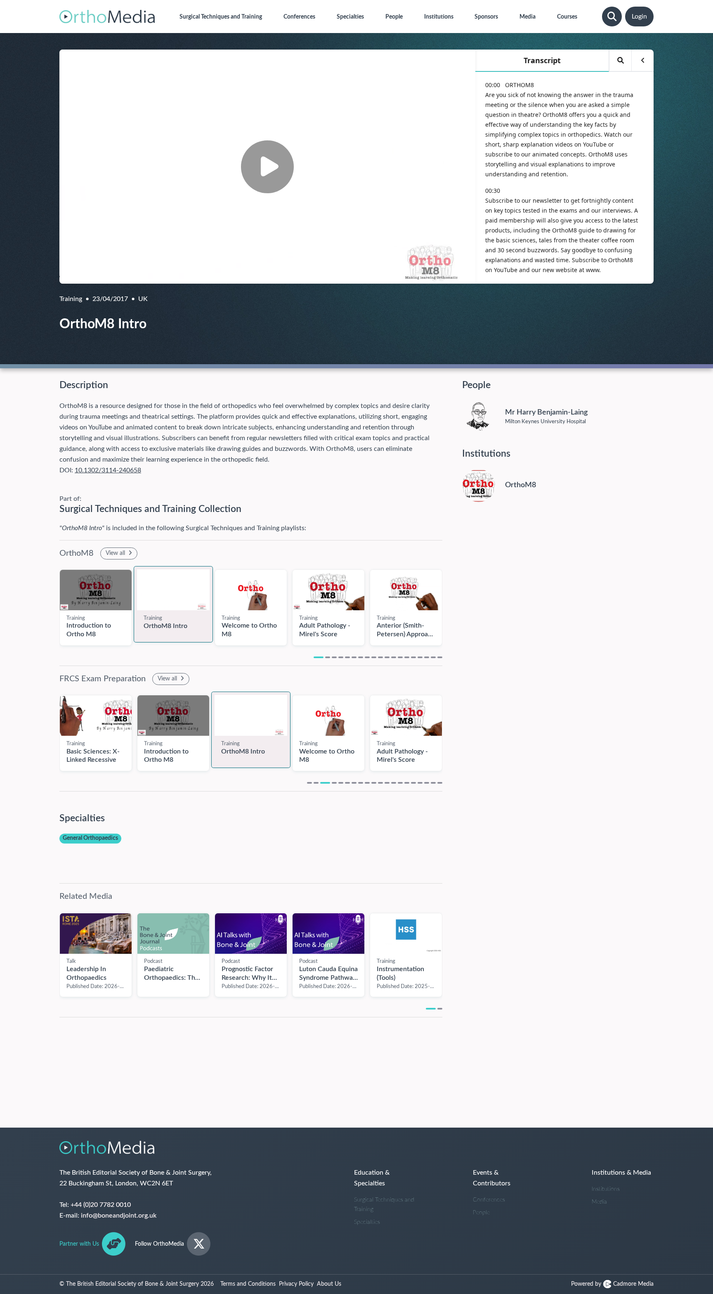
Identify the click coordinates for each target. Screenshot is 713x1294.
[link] (96, 590)
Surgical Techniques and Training (384, 1204)
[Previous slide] (51, 729)
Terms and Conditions (248, 1284)
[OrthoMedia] (107, 16)
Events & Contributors (491, 1178)
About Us (329, 1284)
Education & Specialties (372, 1178)
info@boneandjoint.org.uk (118, 1215)
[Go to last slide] (51, 603)
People (481, 1213)
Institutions (606, 1189)
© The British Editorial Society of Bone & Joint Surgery (136, 1284)
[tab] (318, 657)
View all (116, 553)
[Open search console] (612, 16)
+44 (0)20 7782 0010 (101, 1205)
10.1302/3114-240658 (108, 470)
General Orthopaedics (90, 838)
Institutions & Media (621, 1172)
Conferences (489, 1200)
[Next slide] (451, 603)
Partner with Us (79, 1244)
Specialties (367, 1222)
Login (639, 16)
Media (599, 1202)
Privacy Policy (296, 1284)
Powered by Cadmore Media (612, 1284)
